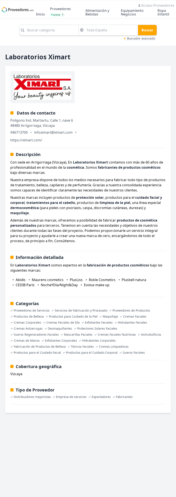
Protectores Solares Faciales (97, 328)
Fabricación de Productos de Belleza (40, 346)
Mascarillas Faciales (78, 334)
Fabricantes (124, 397)
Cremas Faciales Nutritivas (117, 334)
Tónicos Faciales (82, 346)
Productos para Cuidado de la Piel (73, 316)
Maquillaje (110, 316)
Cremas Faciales (134, 316)
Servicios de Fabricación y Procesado (81, 310)
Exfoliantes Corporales (61, 340)
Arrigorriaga (31, 125)
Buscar (147, 30)
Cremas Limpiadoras (114, 346)
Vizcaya (49, 125)
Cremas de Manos (27, 340)
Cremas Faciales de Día (63, 322)
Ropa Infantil (163, 13)
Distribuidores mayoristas (32, 397)
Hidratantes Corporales (99, 340)
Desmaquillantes (60, 328)
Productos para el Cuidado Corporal (92, 352)
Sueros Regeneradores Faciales (36, 334)
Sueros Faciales (134, 352)
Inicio (40, 14)
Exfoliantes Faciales (99, 322)
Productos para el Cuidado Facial (37, 352)
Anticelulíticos (151, 334)
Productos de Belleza (29, 316)
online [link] (58, 14)
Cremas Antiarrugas (28, 328)
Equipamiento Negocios (132, 13)
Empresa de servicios (71, 397)
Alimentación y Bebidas (97, 13)
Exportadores (101, 397)
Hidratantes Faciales (132, 322)
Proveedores (60, 9)
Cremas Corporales (27, 322)
